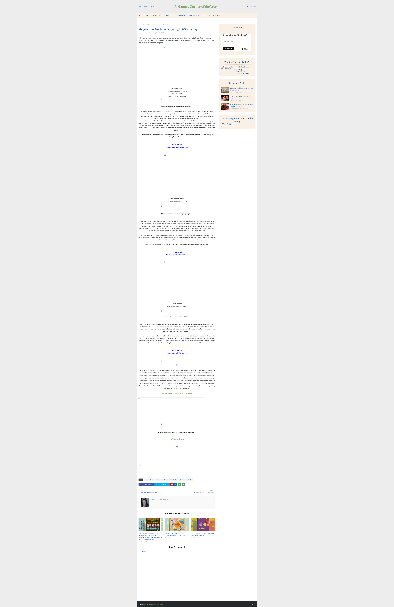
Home (140, 6)
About (146, 6)
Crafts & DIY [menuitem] (193, 15)
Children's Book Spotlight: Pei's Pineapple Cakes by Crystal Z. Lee (175, 534)
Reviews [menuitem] (216, 15)
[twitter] (247, 6)
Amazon (182, 393)
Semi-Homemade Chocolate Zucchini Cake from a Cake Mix (241, 105)
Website (164, 393)
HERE (170, 432)
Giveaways (183, 479)
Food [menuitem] (146, 15)
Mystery (145, 24)
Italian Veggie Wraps (243, 67)
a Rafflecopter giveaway (177, 439)
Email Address (228, 41)
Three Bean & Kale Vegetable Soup (242, 70)
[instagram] (251, 6)
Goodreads (189, 393)
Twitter (177, 393)
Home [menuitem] (140, 15)
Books (166, 479)
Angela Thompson (144, 33)
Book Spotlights (149, 479)
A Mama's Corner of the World (197, 6)
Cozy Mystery (173, 479)
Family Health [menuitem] (157, 15)
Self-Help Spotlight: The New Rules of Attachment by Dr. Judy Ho (202, 534)
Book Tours (159, 479)
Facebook (170, 393)
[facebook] (244, 6)
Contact (152, 6)
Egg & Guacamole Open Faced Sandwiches (227, 67)
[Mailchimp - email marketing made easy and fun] (245, 50)
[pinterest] (254, 6)
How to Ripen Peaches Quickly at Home (240, 97)
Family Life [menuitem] (169, 15)
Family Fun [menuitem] (181, 15)
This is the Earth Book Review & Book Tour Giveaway (241, 89)
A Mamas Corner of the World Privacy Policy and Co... (228, 124)
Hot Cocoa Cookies (243, 73)
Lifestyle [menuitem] (205, 15)
